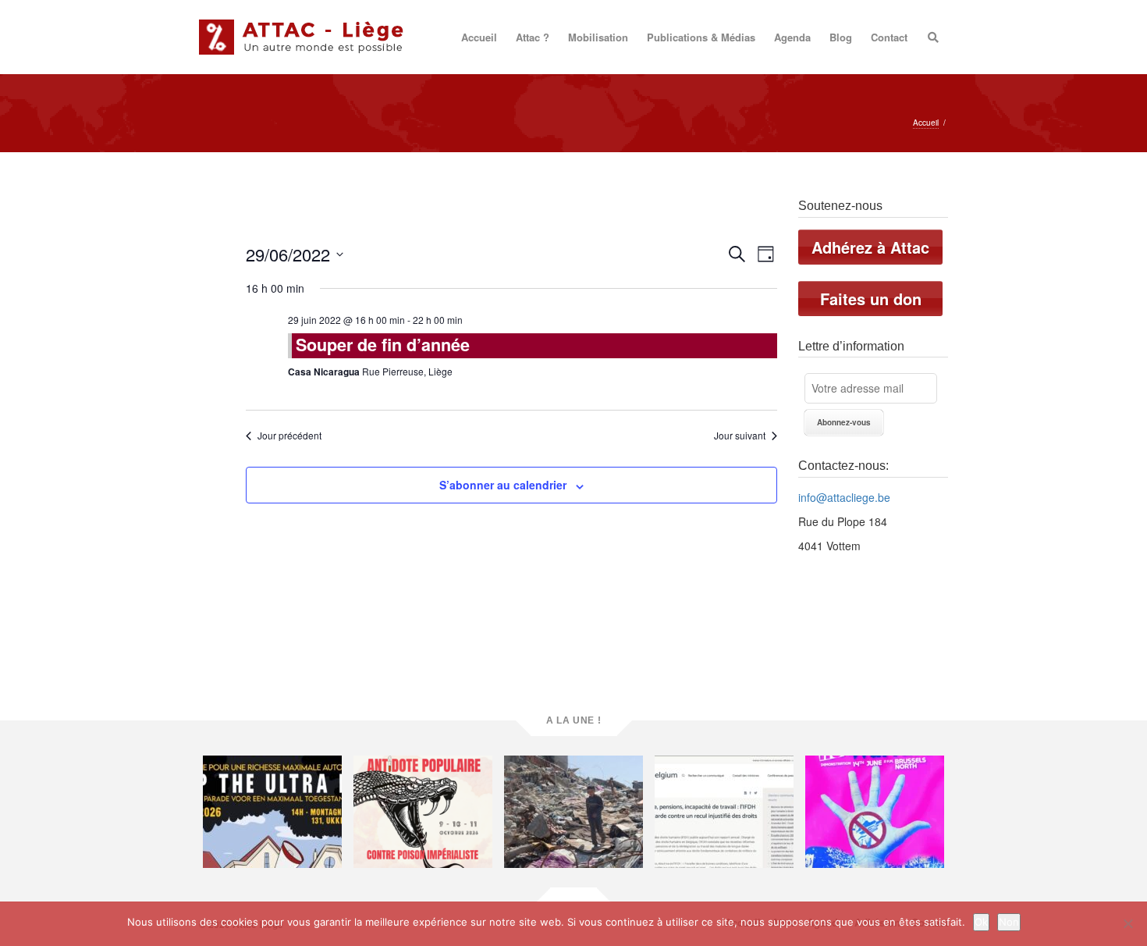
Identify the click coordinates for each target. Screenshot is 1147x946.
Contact (889, 37)
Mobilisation (598, 37)
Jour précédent (289, 435)
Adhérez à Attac (870, 247)
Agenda (792, 37)
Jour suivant (739, 435)
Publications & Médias (701, 37)
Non (1009, 922)
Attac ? (532, 37)
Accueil (479, 37)
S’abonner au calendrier (502, 485)
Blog (840, 37)
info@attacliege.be (844, 497)
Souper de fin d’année (383, 345)
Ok (981, 922)
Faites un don (871, 298)
